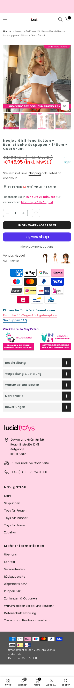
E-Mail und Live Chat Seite (30, 463)
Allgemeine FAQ (15, 584)
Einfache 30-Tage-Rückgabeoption (30, 315)
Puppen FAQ (13, 591)
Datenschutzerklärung (20, 613)
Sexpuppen (12, 503)
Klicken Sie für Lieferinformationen (29, 310)
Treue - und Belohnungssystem (27, 620)
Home (7, 31)
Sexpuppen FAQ (15, 320)
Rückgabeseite (14, 577)
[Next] (65, 78)
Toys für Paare (14, 525)
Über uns (10, 554)
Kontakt (9, 562)
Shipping (35, 173)
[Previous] (9, 78)
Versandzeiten (14, 569)
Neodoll (20, 256)
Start (7, 496)
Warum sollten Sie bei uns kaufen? (29, 606)
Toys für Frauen (15, 510)
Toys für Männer (16, 518)
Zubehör (10, 532)
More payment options (37, 247)
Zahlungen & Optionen (20, 598)
